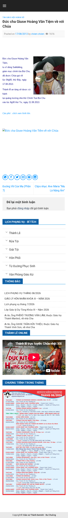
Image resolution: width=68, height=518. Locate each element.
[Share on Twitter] (17, 177)
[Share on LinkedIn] (35, 177)
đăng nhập (23, 208)
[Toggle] (6, 232)
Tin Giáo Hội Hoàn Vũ (13, 17)
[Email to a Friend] (23, 177)
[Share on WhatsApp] (5, 177)
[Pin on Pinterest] (29, 177)
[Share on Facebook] (11, 177)
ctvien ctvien (37, 34)
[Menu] (4, 6)
